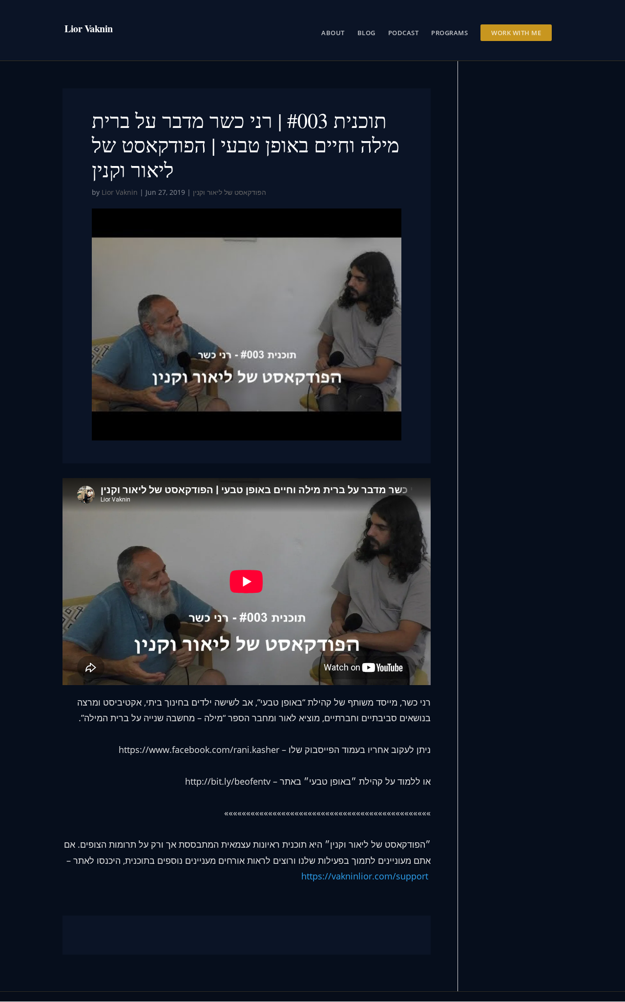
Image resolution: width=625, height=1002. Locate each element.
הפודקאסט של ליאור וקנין (229, 192)
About (333, 33)
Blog (366, 33)
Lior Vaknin (120, 192)
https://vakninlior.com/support (364, 876)
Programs (449, 33)
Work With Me (516, 32)
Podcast (403, 33)
